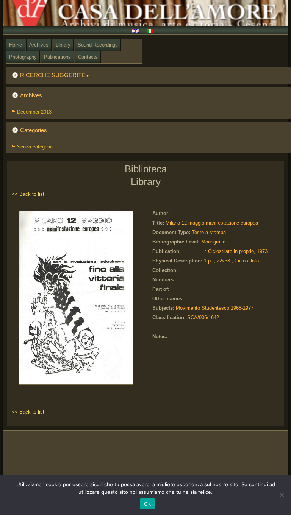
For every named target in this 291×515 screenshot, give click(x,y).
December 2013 (34, 112)
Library (63, 45)
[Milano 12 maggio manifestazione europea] (78, 385)
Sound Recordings (98, 45)
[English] (138, 31)
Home (15, 45)
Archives (38, 45)
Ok (147, 504)
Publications (57, 57)
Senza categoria (35, 147)
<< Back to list (28, 194)
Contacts (88, 57)
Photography (23, 57)
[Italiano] (153, 31)
